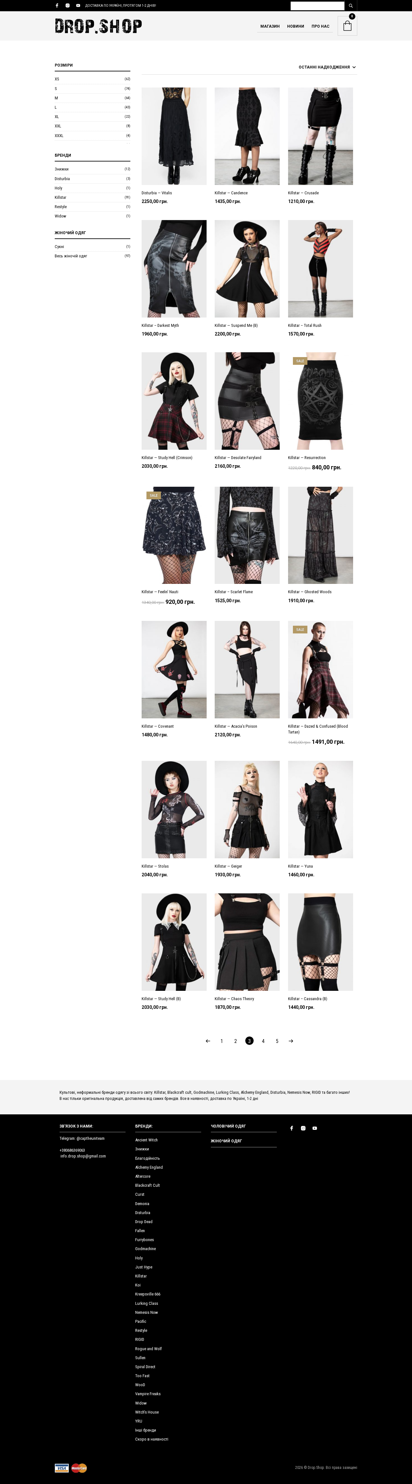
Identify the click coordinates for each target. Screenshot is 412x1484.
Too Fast (142, 1375)
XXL (58, 126)
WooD (140, 1384)
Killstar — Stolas (155, 866)
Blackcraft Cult (147, 1185)
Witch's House (147, 1412)
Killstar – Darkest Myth (160, 325)
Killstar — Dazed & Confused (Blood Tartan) (318, 729)
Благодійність (147, 1158)
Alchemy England (149, 1167)
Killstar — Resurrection (307, 457)
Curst (140, 1194)
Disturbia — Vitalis (157, 192)
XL (57, 116)
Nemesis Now (146, 1312)
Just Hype (143, 1267)
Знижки (62, 169)
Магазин (270, 26)
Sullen (140, 1357)
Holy (58, 188)
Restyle (61, 206)
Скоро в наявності (151, 1439)
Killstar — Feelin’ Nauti (160, 591)
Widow (60, 216)
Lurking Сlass (146, 1303)
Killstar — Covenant (158, 726)
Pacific (140, 1321)
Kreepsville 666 (147, 1294)
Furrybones (144, 1239)
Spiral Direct (145, 1366)
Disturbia (62, 178)
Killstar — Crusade (303, 192)
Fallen (140, 1230)
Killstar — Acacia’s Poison (236, 726)
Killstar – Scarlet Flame (234, 591)
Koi (138, 1285)
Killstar (60, 197)
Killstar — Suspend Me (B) (236, 325)
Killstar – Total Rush (305, 325)
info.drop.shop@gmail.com (83, 1156)
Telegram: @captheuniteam (82, 1138)
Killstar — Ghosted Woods (310, 591)
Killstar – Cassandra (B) (307, 998)
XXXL (59, 135)
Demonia (142, 1203)
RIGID (139, 1339)
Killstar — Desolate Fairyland (238, 457)
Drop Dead (144, 1221)
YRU (138, 1421)
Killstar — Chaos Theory (234, 998)
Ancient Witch (146, 1140)
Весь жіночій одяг (71, 255)
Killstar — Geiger (228, 866)
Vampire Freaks (148, 1393)
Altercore (142, 1176)
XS (57, 79)
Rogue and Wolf (148, 1348)
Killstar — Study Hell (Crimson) (167, 457)
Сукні (59, 246)
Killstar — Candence (231, 192)
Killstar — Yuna (300, 866)
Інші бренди (145, 1430)
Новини (295, 26)
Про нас (321, 26)
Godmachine (145, 1248)
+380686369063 (72, 1150)
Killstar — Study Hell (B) (161, 998)
